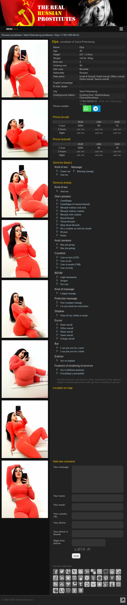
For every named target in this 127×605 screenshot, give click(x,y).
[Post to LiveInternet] (61, 590)
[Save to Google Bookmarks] (105, 584)
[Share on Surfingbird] (68, 584)
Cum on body (66, 268)
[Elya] (25, 99)
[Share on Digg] (99, 571)
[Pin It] (105, 578)
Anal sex (64, 191)
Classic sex (65, 171)
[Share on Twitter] (61, 571)
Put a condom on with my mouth (75, 228)
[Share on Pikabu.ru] (99, 578)
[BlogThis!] (80, 571)
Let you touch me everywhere (74, 306)
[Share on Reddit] (118, 578)
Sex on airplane (67, 360)
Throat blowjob (67, 221)
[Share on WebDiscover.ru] (87, 584)
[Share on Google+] (68, 571)
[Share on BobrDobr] (55, 590)
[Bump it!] (112, 584)
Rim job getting (67, 248)
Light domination (68, 277)
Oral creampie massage (71, 303)
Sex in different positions (72, 370)
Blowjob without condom (72, 211)
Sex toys (64, 284)
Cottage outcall (67, 338)
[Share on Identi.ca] (118, 571)
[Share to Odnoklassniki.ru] (74, 590)
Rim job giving (67, 245)
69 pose (63, 232)
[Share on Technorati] (74, 584)
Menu (12, 29)
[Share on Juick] (55, 578)
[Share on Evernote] (105, 571)
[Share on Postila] (112, 578)
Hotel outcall (66, 325)
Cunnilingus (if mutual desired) (75, 204)
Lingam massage (68, 293)
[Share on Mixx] (80, 578)
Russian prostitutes (12, 35)
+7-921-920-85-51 (88, 101)
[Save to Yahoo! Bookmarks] (87, 571)
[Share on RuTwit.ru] (55, 584)
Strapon (64, 280)
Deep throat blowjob (70, 225)
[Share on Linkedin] (61, 578)
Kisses (63, 235)
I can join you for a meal (72, 348)
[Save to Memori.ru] (68, 578)
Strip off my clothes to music (74, 315)
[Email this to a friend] (93, 584)
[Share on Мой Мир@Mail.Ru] (68, 590)
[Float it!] (118, 584)
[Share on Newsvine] (93, 578)
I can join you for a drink (72, 351)
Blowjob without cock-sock (73, 207)
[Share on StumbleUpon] (61, 584)
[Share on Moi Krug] (87, 578)
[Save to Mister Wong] (74, 578)
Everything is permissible (72, 373)
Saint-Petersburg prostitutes (38, 35)
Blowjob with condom (70, 214)
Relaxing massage (85, 171)
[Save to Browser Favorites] (99, 584)
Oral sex (64, 175)
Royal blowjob (67, 218)
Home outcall (66, 331)
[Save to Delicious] (93, 571)
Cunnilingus (66, 200)
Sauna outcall (66, 335)
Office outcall (66, 328)
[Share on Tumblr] (80, 584)
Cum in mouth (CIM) (70, 264)
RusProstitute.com (24, 600)
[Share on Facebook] (55, 571)
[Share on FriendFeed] (112, 571)
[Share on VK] (80, 590)
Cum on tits (65, 261)
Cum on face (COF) (69, 257)
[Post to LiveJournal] (74, 571)
